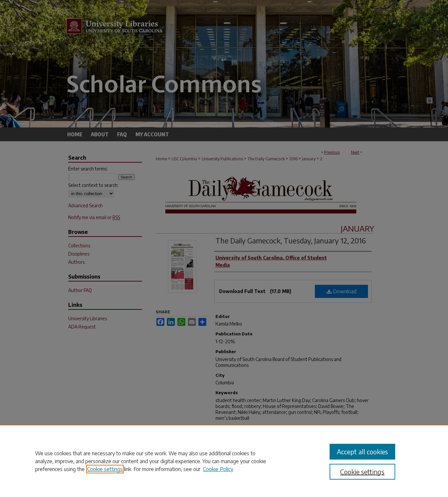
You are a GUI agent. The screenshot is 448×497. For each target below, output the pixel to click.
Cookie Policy (218, 469)
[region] (224, 461)
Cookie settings (105, 469)
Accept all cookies (362, 451)
